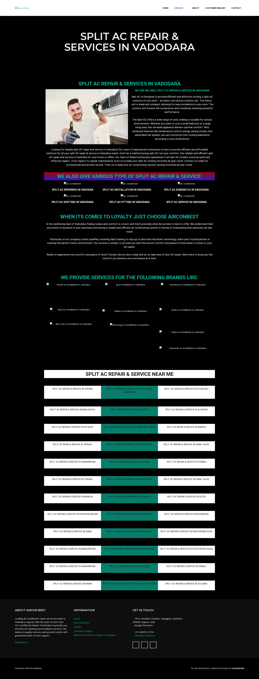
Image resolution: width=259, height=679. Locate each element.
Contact (236, 8)
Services (178, 8)
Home (165, 8)
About (195, 8)
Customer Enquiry (215, 8)
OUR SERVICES (81, 622)
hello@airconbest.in (145, 635)
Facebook (20, 668)
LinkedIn (37, 668)
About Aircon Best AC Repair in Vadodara (95, 635)
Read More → (22, 642)
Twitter (29, 668)
